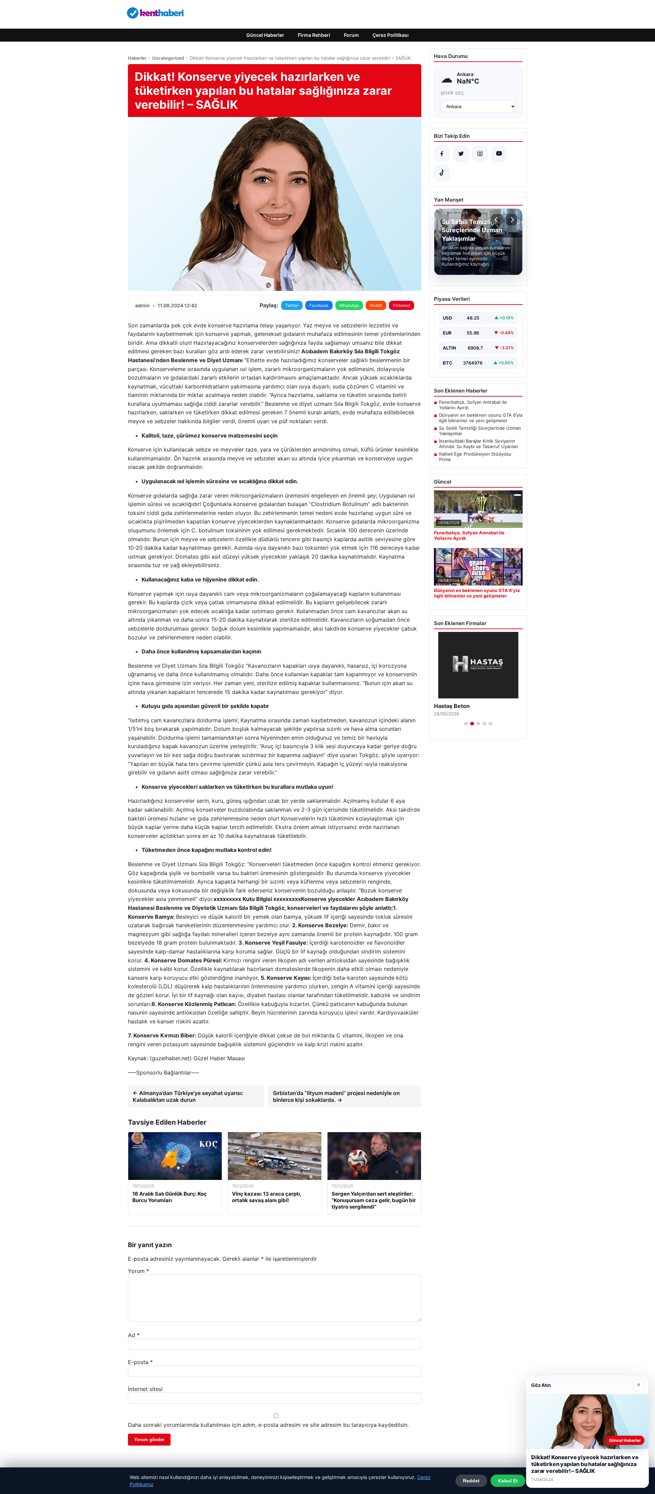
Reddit (376, 305)
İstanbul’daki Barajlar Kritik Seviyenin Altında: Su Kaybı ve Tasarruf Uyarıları (478, 443)
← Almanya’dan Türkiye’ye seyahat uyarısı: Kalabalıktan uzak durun (188, 1096)
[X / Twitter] (461, 154)
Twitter (292, 305)
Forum (351, 35)
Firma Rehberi (314, 35)
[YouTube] (499, 154)
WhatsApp (349, 305)
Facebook (319, 305)
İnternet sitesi (145, 1389)
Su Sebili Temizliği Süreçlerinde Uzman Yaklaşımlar (480, 430)
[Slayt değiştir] (466, 723)
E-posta (140, 1362)
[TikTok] (442, 173)
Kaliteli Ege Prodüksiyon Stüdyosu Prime (475, 456)
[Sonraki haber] (511, 219)
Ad (134, 1335)
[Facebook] (442, 154)
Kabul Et (508, 1480)
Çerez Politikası (391, 35)
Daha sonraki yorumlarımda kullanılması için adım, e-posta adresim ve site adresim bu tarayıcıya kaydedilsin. (268, 1424)
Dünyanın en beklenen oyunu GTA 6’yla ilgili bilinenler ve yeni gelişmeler (480, 417)
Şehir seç (452, 92)
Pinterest (401, 305)
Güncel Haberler (265, 35)
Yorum (138, 1271)
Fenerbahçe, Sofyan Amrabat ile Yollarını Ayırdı (473, 404)
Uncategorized (168, 58)
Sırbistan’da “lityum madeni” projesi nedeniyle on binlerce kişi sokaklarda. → (336, 1096)
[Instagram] (480, 154)
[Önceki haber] (497, 219)
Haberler (137, 58)
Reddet (471, 1480)
